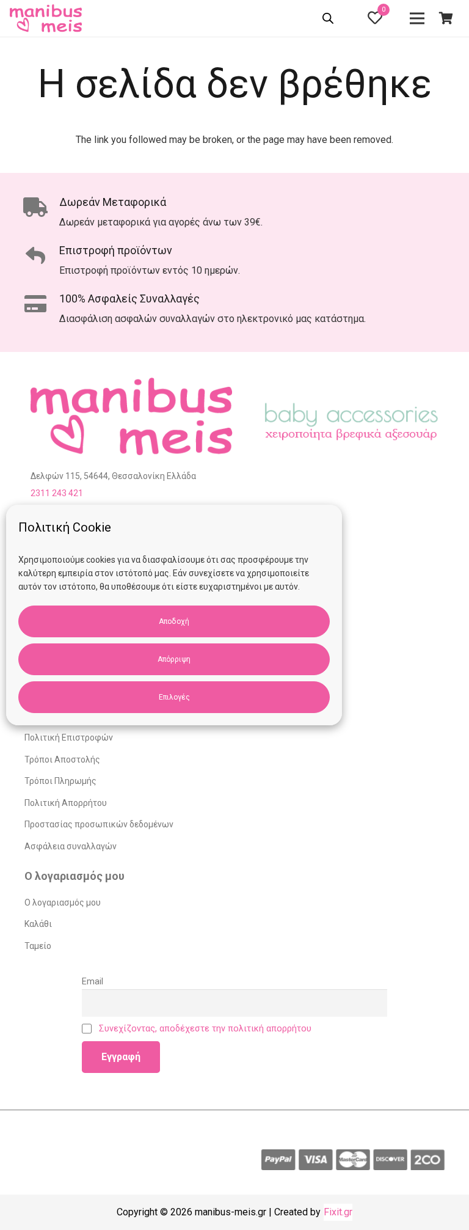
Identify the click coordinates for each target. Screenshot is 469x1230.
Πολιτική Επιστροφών (68, 737)
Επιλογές (174, 697)
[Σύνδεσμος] (48, 18)
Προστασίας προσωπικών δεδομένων (98, 824)
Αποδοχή (174, 621)
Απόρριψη (174, 659)
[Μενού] (417, 18)
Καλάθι (38, 924)
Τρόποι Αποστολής (62, 759)
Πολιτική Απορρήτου (65, 803)
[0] (375, 20)
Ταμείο (37, 946)
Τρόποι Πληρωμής (60, 781)
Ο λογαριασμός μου (62, 902)
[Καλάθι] (445, 18)
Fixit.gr (338, 1212)
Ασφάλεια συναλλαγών (70, 846)
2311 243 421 (57, 493)
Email (92, 981)
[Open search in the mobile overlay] (329, 20)
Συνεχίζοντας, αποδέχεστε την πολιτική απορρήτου (205, 1028)
